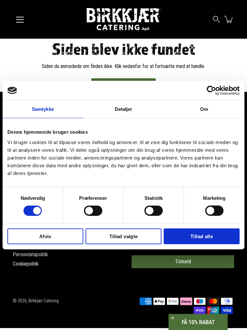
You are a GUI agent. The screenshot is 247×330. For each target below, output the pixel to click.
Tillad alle (201, 236)
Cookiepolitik (26, 264)
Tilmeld (183, 261)
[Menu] (20, 19)
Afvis (45, 236)
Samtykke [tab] (43, 109)
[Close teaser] (172, 317)
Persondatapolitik (30, 254)
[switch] (93, 211)
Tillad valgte (123, 236)
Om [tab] (204, 109)
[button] (216, 19)
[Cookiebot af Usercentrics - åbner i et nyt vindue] (211, 90)
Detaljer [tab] (124, 109)
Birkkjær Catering (44, 300)
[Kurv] (229, 19)
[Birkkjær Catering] (123, 19)
